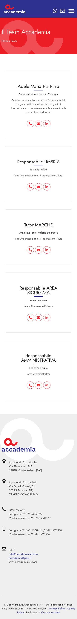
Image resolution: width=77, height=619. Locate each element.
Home (5, 41)
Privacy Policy (57, 608)
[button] (71, 11)
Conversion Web (50, 612)
